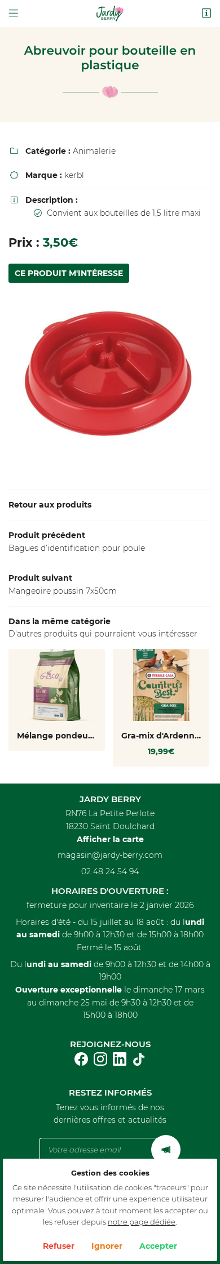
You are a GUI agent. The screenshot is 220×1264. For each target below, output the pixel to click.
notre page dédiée (141, 1222)
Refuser (58, 1246)
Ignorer (106, 1246)
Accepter (158, 1246)
